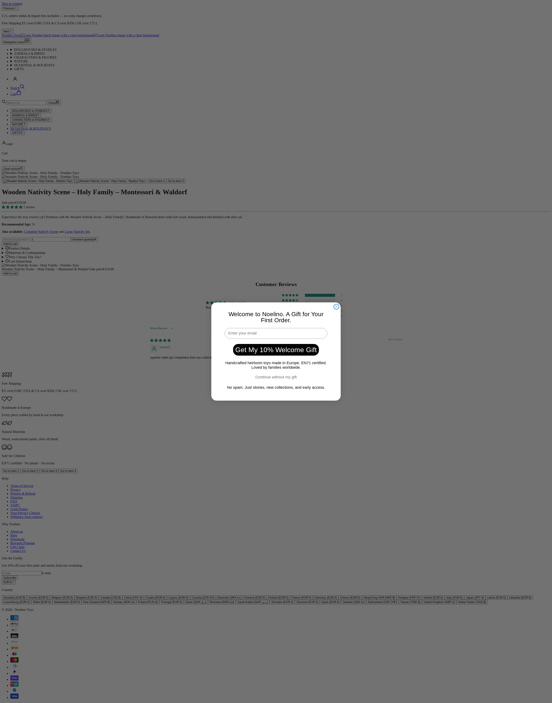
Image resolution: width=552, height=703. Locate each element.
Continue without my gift (276, 377)
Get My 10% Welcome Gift (276, 350)
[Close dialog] (336, 306)
